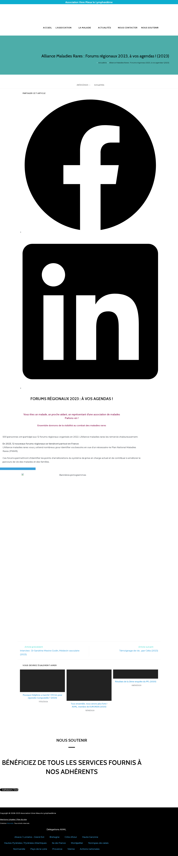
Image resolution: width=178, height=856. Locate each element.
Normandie (19, 849)
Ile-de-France (59, 843)
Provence (57, 849)
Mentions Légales (7, 819)
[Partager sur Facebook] (90, 232)
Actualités (99, 85)
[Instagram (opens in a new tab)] (168, 12)
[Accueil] (95, 63)
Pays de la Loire (38, 849)
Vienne (71, 849)
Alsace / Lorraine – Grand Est (29, 837)
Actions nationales (90, 849)
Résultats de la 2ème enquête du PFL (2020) (135, 681)
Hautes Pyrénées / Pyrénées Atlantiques (25, 843)
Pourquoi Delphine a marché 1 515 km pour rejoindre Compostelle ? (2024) (42, 696)
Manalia (10, 823)
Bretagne (54, 837)
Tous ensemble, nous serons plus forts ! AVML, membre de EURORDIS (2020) (89, 705)
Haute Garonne (90, 837)
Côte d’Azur (71, 837)
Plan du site (22, 819)
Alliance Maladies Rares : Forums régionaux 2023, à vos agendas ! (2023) (139, 63)
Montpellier (77, 843)
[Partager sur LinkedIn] (90, 388)
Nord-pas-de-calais (98, 843)
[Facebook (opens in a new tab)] (165, 12)
